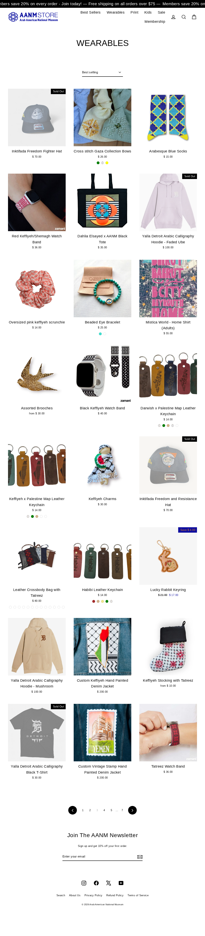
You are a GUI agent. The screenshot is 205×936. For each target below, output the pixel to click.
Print (134, 12)
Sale (161, 12)
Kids (148, 12)
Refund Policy (115, 895)
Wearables (116, 12)
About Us (74, 895)
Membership (155, 21)
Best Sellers (90, 12)
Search (60, 895)
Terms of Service (138, 895)
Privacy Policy (93, 895)
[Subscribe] (139, 856)
